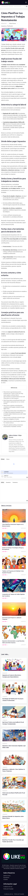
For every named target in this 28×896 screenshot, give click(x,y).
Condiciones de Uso (7, 886)
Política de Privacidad (8, 889)
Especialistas (6, 877)
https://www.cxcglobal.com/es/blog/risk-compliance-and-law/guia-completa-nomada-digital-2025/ (14, 407)
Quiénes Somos (6, 875)
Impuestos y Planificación (7, 26)
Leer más (5, 528)
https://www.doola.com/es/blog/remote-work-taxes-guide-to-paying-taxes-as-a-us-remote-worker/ (15, 402)
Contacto (5, 879)
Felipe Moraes (12, 23)
